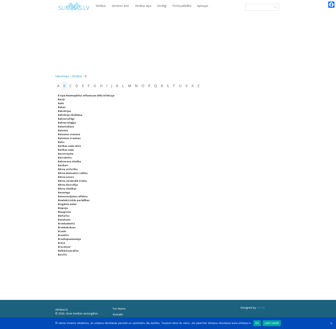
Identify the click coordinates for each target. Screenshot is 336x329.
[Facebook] (331, 5)
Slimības (77, 76)
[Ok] (331, 323)
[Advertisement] (168, 44)
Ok (257, 323)
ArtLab (261, 307)
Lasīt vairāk (272, 323)
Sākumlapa (62, 76)
